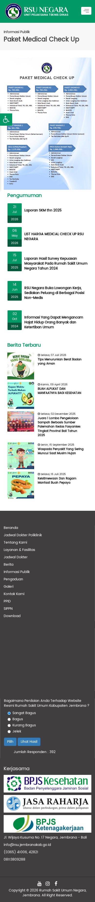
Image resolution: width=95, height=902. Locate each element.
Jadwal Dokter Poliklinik (23, 535)
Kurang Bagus (24, 725)
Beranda (11, 528)
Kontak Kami (14, 594)
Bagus (17, 719)
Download (12, 616)
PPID (7, 601)
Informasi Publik (17, 572)
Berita (8, 564)
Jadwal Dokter (16, 557)
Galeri (8, 586)
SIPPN (8, 608)
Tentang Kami (15, 542)
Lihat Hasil (29, 741)
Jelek (16, 731)
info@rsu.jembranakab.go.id (27, 845)
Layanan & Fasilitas (19, 550)
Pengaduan (13, 579)
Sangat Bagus (24, 713)
